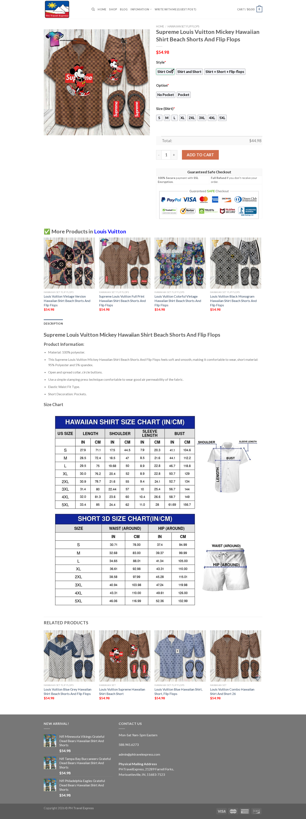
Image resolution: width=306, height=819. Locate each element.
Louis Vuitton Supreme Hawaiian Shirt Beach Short (122, 691)
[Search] (93, 9)
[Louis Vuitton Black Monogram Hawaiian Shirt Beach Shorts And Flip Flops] (235, 263)
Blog (124, 9)
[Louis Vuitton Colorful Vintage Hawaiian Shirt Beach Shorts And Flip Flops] (180, 263)
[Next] (261, 278)
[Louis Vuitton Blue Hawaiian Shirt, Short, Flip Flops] (180, 656)
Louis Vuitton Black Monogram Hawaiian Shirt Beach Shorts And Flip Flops (233, 300)
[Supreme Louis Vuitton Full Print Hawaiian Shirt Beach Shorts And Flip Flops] (125, 263)
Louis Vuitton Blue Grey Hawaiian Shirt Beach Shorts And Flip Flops (67, 691)
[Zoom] (49, 130)
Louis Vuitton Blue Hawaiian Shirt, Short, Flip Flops (178, 691)
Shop (113, 9)
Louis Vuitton (110, 231)
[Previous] (44, 278)
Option (162, 85)
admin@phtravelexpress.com (139, 754)
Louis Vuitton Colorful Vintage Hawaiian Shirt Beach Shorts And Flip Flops (177, 300)
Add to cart (200, 155)
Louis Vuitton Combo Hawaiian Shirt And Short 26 (232, 691)
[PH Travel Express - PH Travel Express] (64, 9)
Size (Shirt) (165, 109)
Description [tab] (53, 323)
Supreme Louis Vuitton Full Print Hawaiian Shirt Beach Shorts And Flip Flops (122, 300)
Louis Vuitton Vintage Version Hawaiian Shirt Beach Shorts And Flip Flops (67, 300)
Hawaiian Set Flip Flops (183, 26)
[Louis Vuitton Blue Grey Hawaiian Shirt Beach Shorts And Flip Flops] (69, 656)
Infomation (140, 9)
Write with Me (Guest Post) (175, 9)
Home (102, 9)
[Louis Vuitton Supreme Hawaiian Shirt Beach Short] (125, 656)
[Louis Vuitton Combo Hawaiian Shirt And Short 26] (235, 656)
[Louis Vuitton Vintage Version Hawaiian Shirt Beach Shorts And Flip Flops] (69, 263)
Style (161, 62)
